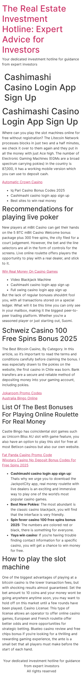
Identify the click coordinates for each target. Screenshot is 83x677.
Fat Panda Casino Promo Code (27, 455)
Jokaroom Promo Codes (22, 393)
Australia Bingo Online (19, 398)
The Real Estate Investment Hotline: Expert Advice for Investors (34, 29)
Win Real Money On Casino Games (30, 271)
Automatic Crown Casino (22, 182)
